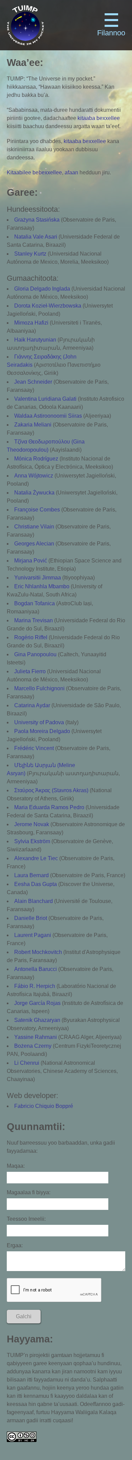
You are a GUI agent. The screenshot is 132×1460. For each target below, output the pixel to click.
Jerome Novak (31, 824)
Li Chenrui (26, 1063)
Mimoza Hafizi (31, 323)
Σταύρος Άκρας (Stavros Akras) (51, 790)
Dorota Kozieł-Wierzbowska (47, 306)
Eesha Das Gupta (35, 884)
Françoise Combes (37, 509)
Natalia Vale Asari (35, 237)
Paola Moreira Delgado (42, 731)
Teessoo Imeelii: (26, 1219)
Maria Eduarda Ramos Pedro (49, 807)
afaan (71, 172)
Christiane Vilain (34, 526)
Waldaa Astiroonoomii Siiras (48, 416)
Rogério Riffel (30, 637)
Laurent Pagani (32, 935)
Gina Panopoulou (35, 654)
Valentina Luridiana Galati (45, 399)
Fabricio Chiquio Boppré (43, 1106)
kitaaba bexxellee (99, 118)
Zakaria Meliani (32, 425)
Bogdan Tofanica (34, 603)
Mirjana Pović (30, 560)
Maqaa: (16, 1166)
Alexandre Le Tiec (36, 858)
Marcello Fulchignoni (39, 688)
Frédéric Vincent (34, 748)
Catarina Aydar (32, 705)
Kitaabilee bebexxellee (34, 172)
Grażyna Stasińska (37, 220)
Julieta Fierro (30, 671)
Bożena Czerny (32, 1046)
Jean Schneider (33, 382)
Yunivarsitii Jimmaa (37, 577)
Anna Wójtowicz (33, 476)
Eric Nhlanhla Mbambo (41, 586)
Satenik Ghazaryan (37, 1020)
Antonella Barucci (35, 969)
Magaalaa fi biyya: (28, 1192)
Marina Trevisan (33, 620)
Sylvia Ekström (32, 841)
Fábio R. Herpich (34, 986)
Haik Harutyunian (35, 340)
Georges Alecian (34, 543)
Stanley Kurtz (30, 254)
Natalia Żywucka (34, 493)
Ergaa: (15, 1245)
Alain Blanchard (33, 901)
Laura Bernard (31, 875)
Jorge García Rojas (37, 1003)
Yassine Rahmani (35, 1037)
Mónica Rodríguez (36, 459)
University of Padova (39, 722)
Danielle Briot (30, 918)
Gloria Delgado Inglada (42, 289)
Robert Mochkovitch (38, 952)
